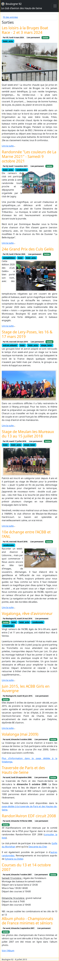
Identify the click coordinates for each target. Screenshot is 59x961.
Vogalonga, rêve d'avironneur (27, 613)
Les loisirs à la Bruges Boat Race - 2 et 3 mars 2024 (25, 30)
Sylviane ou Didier (14, 858)
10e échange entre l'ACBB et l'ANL (26, 534)
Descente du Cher (38, 846)
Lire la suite (8, 145)
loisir (20, 257)
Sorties (45, 37)
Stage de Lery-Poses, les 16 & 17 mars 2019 (27, 334)
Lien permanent (33, 37)
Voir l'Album (8, 950)
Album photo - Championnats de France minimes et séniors (27, 921)
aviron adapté (10, 345)
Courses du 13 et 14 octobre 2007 (26, 867)
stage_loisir (46, 345)
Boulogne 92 (21, 6)
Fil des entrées (10, 17)
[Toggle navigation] (55, 6)
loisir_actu (8, 41)
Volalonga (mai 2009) (20, 734)
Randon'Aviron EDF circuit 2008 (29, 815)
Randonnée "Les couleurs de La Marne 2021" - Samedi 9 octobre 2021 (29, 156)
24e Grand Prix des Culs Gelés (28, 249)
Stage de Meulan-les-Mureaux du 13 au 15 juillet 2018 (28, 434)
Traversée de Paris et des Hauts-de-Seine (23, 770)
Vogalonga (8, 625)
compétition (9, 257)
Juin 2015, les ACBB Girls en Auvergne (26, 688)
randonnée (21, 169)
